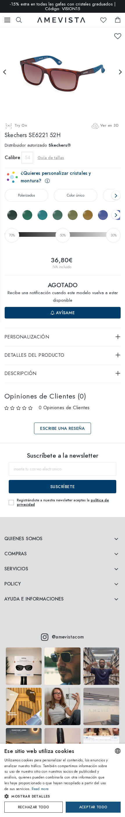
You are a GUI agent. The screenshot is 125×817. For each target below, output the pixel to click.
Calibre (12, 157)
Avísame (65, 313)
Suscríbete (62, 487)
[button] (56, 796)
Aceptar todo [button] (93, 807)
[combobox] (118, 751)
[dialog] (62, 780)
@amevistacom (68, 637)
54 (27, 157)
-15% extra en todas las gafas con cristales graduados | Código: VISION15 (63, 6)
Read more (40, 788)
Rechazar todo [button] (33, 807)
